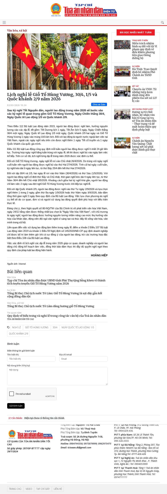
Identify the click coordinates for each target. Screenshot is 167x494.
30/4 (55, 327)
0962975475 (104, 443)
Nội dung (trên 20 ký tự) (18, 365)
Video (29, 488)
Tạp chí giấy (43, 488)
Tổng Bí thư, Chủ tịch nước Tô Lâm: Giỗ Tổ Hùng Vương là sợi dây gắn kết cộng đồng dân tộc (54, 295)
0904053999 (141, 463)
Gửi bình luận (16, 405)
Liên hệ (58, 488)
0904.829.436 (125, 430)
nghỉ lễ (16, 327)
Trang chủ (15, 488)
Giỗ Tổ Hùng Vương (36, 327)
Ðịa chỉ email (65, 354)
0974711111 (120, 477)
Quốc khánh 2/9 (18, 333)
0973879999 (90, 443)
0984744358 (76, 443)
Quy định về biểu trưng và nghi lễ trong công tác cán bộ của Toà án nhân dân (56, 317)
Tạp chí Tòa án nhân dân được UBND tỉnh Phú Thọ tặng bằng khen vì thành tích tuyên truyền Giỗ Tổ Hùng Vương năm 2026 (56, 282)
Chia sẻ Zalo (99, 104)
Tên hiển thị (13, 354)
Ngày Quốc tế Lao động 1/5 (78, 327)
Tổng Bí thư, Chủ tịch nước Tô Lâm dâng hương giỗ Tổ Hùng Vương (50, 306)
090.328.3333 (121, 440)
